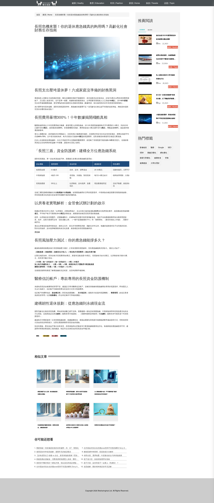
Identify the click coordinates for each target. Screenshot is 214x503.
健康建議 (143, 163)
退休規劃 (46, 336)
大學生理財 (155, 163)
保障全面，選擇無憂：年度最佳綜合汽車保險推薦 (103, 455)
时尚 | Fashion (116, 3)
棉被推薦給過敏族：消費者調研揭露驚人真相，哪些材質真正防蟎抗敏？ (57, 459)
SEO (169, 147)
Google (161, 147)
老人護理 (54, 336)
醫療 (152, 147)
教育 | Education (97, 3)
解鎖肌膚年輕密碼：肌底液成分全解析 (98, 451)
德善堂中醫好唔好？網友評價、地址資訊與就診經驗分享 (57, 463)
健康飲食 (157, 158)
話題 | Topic (169, 3)
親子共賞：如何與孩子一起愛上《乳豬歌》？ (101, 463)
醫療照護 (63, 336)
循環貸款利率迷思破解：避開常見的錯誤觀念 (53, 451)
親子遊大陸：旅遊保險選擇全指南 (97, 459)
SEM (142, 152)
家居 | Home (134, 3)
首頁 (38, 14)
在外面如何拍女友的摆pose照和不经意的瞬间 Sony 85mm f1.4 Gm (57, 466)
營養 (167, 158)
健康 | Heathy (78, 3)
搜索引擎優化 (145, 158)
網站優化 (163, 152)
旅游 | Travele (152, 3)
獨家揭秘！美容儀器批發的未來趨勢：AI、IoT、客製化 (57, 448)
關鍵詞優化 (151, 152)
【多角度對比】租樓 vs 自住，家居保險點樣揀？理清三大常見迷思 (57, 455)
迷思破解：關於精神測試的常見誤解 (98, 466)
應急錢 (37, 232)
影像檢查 (143, 147)
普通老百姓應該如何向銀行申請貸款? (104, 425)
